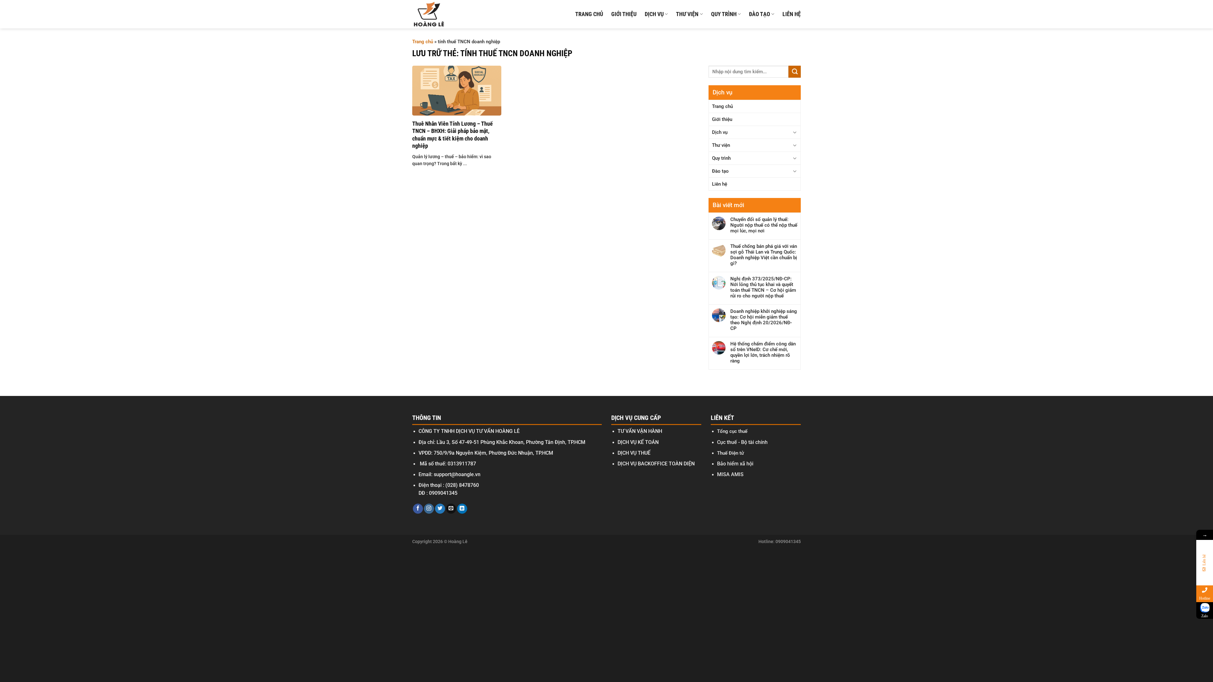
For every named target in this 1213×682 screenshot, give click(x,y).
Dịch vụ (654, 14)
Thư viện (687, 14)
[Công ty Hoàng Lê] (429, 14)
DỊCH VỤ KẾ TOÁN (638, 442)
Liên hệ (791, 14)
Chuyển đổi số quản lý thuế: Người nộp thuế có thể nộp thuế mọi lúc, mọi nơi (763, 225)
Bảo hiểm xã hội (735, 464)
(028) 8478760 (462, 485)
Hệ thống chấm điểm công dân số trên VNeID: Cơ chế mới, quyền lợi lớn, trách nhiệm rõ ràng (763, 352)
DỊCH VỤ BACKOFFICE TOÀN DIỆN (656, 464)
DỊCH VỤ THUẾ (634, 453)
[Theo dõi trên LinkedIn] (462, 509)
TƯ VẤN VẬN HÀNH (640, 431)
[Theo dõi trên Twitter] (440, 509)
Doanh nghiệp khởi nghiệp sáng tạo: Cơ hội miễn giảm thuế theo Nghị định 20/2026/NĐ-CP (763, 319)
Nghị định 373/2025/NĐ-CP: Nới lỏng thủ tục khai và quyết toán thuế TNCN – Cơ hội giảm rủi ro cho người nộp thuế (763, 287)
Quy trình (724, 14)
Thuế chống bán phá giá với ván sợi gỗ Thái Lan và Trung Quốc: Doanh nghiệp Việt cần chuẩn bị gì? (763, 254)
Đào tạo (759, 14)
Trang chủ (589, 14)
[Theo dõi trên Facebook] (418, 509)
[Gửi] (794, 72)
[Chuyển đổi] (795, 132)
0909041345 (443, 493)
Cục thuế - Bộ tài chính (742, 442)
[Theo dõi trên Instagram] (429, 509)
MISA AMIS (730, 474)
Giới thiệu (624, 14)
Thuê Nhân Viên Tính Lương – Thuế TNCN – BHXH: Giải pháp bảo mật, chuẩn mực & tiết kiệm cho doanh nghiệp (452, 134)
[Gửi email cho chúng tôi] (451, 509)
